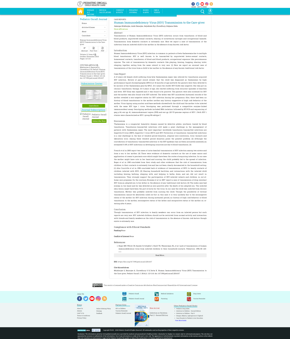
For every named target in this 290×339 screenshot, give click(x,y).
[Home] (80, 11)
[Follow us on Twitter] (197, 3)
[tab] (93, 23)
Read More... (160, 255)
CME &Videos (157, 11)
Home (84, 23)
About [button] (84, 31)
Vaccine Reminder (122, 311)
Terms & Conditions (83, 315)
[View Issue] (95, 54)
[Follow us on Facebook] (193, 3)
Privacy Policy (81, 318)
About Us (80, 308)
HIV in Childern (121, 308)
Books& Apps (146, 11)
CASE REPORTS (120, 19)
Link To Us (80, 313)
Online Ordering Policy (103, 308)
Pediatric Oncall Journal (123, 313)
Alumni (79, 311)
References (119, 242)
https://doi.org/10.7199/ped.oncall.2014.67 (135, 262)
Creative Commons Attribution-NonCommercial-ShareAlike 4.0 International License (162, 285)
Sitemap (99, 311)
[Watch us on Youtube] (202, 3)
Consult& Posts (120, 11)
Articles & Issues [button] (88, 27)
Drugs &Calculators (105, 11)
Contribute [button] (86, 36)
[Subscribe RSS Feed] (211, 3)
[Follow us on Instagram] (206, 3)
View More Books (180, 320)
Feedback (99, 313)
